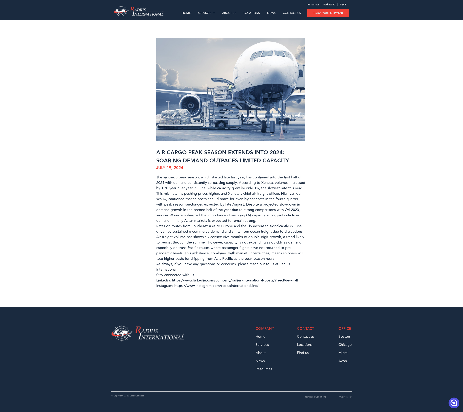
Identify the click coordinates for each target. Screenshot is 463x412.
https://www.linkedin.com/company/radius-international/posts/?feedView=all (235, 280)
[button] (453, 402)
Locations (251, 13)
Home (186, 13)
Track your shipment (328, 13)
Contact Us (292, 13)
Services (204, 13)
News (271, 13)
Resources (313, 5)
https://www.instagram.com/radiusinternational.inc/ (216, 286)
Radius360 (329, 5)
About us (229, 13)
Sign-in (343, 5)
